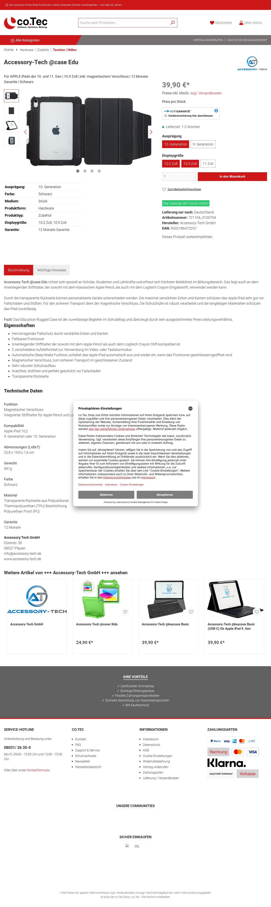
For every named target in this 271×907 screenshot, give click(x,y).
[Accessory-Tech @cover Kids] (103, 599)
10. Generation (175, 144)
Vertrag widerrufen (208, 40)
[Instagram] (125, 817)
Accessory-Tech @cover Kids (97, 624)
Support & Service (87, 750)
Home (8, 50)
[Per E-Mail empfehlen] (201, 244)
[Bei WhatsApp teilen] (192, 244)
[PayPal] (233, 741)
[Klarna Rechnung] (226, 762)
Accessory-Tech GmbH (26, 624)
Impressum (151, 739)
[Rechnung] (218, 752)
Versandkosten (125, 892)
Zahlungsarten (153, 772)
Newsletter (82, 761)
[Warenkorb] (268, 21)
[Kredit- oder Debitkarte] (245, 752)
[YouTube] (145, 817)
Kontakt (80, 739)
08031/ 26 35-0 (17, 747)
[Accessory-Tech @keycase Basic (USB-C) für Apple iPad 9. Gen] (234, 599)
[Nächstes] (151, 132)
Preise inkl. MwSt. (192, 93)
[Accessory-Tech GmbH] (252, 63)
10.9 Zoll (190, 164)
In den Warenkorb (232, 176)
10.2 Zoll (171, 164)
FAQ (78, 745)
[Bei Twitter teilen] (174, 244)
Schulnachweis (85, 756)
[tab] (18, 270)
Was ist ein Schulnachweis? (247, 40)
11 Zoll (208, 164)
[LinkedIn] (155, 817)
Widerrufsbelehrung (156, 761)
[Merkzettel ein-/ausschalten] (125, 612)
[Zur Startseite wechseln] (26, 22)
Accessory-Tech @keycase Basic (165, 624)
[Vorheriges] (26, 132)
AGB (146, 750)
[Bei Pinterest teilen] (183, 244)
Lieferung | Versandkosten (161, 778)
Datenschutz (151, 745)
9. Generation (203, 144)
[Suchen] (172, 22)
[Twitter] (135, 817)
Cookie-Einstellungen (157, 756)
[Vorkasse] (247, 773)
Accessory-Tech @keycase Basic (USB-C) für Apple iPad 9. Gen (231, 626)
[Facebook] (116, 817)
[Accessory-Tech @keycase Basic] (168, 599)
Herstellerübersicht (88, 767)
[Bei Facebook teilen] (165, 244)
